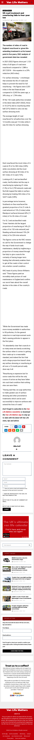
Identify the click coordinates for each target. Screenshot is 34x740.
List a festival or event (17, 736)
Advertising (22, 733)
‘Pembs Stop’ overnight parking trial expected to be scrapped (21, 578)
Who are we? (27, 736)
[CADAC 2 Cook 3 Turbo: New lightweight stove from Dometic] (7, 598)
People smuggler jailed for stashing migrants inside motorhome (20, 607)
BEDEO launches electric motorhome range (19, 558)
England (4, 10)
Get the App (4, 733)
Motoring (9, 10)
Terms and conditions (20, 738)
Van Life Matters (17, 2)
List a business (6, 736)
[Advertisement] (17, 145)
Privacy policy (10, 738)
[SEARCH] (29, 545)
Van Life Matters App (13, 415)
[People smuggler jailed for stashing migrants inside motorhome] (7, 608)
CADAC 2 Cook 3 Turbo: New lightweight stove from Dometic (21, 597)
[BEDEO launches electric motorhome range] (7, 560)
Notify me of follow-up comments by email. (15, 500)
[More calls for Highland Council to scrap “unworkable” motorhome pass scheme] (7, 569)
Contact (29, 733)
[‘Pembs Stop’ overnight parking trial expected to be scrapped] (7, 579)
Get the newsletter (13, 733)
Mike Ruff (7, 20)
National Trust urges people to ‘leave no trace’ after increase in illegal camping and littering (21, 587)
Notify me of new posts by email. (14, 506)
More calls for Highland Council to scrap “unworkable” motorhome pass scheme (21, 568)
